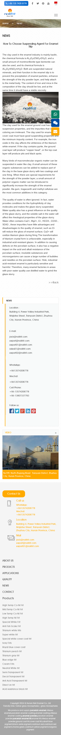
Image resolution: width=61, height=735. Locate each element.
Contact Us (13, 493)
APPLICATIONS (10, 573)
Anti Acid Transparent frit (14, 680)
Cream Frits (8, 664)
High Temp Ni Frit (11, 617)
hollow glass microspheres (27, 706)
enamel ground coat (35, 125)
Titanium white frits (11, 630)
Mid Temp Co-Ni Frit (12, 609)
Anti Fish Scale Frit (11, 626)
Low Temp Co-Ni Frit (12, 613)
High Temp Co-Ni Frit (13, 605)
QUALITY (7, 579)
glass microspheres (49, 706)
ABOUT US (8, 560)
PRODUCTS (8, 566)
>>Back (53, 282)
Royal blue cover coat (13, 647)
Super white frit (10, 634)
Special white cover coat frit (16, 638)
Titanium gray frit (10, 655)
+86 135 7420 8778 (17, 3)
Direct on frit (8, 685)
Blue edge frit (9, 659)
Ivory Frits (7, 643)
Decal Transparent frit (13, 676)
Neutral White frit (11, 668)
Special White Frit (11, 622)
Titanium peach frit (12, 651)
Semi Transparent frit (12, 672)
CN (56, 4)
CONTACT (8, 591)
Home (5, 23)
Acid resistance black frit (15, 689)
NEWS (5, 585)
